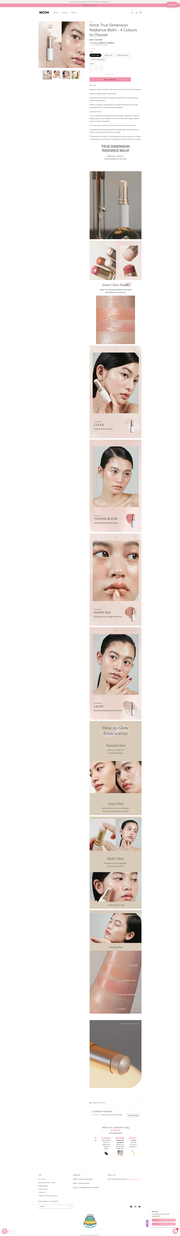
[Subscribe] (70, 1206)
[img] (115, 1130)
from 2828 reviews (115, 1133)
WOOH (86, 1235)
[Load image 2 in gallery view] (56, 75)
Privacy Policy (42, 1189)
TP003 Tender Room (98, 59)
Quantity (92, 63)
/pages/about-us (134, 1179)
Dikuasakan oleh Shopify (94, 1235)
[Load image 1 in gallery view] (47, 75)
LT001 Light (95, 55)
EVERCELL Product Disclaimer (47, 1195)
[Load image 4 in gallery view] (76, 75)
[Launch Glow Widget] (5, 1231)
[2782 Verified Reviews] (90, 1228)
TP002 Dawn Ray (123, 55)
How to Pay (42, 1179)
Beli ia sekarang (110, 79)
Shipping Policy (43, 1186)
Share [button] (93, 48)
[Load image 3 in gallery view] (66, 75)
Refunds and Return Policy (46, 1182)
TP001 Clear (108, 55)
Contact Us (41, 1192)
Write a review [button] (133, 1115)
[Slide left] (40, 75)
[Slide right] (83, 75)
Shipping (92, 44)
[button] (56, 13)
